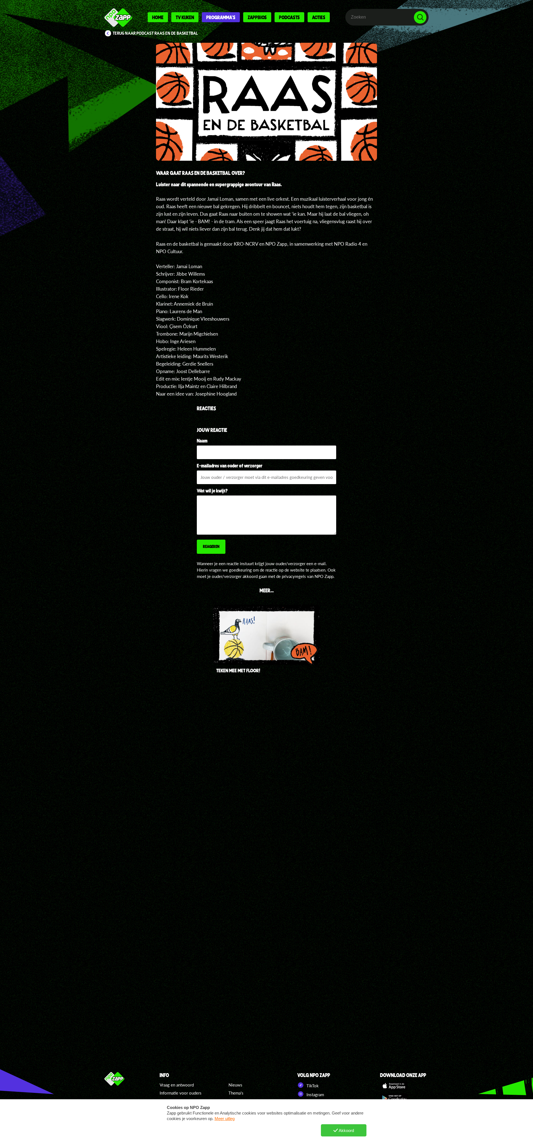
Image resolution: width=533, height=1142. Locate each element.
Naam (202, 440)
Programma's (220, 17)
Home (158, 17)
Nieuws (235, 1084)
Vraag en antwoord (177, 1084)
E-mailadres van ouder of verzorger (229, 465)
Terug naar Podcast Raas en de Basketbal (155, 33)
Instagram (314, 1094)
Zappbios (257, 17)
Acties (318, 17)
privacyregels (294, 576)
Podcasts (289, 17)
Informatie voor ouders (181, 1092)
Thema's (235, 1092)
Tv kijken (185, 17)
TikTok (312, 1085)
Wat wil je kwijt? (212, 490)
